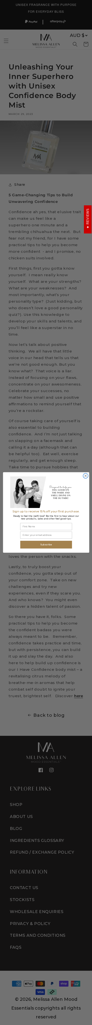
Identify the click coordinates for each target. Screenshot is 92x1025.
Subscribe (46, 544)
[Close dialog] (85, 475)
